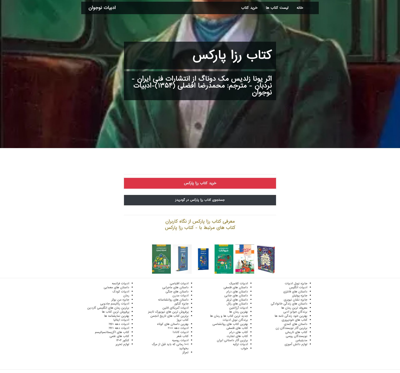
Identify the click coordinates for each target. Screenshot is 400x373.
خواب (244, 348)
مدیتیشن (301, 340)
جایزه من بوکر (120, 299)
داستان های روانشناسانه (173, 299)
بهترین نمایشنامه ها (116, 316)
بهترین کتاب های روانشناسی (230, 324)
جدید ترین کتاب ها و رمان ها (229, 316)
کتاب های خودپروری (294, 320)
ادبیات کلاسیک (238, 283)
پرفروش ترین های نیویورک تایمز (168, 311)
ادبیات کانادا (181, 332)
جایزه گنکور (181, 303)
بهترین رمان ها (238, 311)
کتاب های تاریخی (296, 332)
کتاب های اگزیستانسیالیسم (112, 332)
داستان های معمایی (116, 287)
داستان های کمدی (295, 324)
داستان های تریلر (237, 299)
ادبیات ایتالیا (121, 320)
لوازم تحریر (122, 344)
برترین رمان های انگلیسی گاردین (108, 308)
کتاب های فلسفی (237, 328)
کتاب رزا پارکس (232, 55)
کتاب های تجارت (237, 336)
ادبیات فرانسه (120, 283)
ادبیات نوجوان (102, 7)
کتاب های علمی (119, 336)
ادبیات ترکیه (240, 344)
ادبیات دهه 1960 (119, 324)
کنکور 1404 (122, 340)
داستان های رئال (237, 303)
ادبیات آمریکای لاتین (175, 308)
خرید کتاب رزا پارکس (200, 183)
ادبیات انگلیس (298, 287)
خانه (300, 8)
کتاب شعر (183, 336)
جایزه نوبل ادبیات (296, 283)
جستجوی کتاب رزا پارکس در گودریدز (200, 199)
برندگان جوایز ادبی (295, 311)
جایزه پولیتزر (299, 295)
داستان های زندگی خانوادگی (289, 303)
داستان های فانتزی (295, 291)
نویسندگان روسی (296, 336)
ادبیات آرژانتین (238, 308)
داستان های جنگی (177, 291)
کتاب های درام (238, 332)
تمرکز (185, 352)
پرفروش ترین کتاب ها (115, 311)
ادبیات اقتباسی (179, 283)
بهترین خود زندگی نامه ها (291, 316)
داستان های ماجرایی (175, 287)
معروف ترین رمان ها (294, 308)
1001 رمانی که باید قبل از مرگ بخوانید (170, 346)
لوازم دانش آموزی (296, 344)
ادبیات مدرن (180, 295)
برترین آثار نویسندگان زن (291, 328)
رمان (126, 295)
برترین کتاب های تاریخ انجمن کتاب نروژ (169, 318)
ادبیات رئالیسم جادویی (114, 303)
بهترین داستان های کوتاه (173, 324)
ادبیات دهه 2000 (178, 328)
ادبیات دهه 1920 (119, 328)
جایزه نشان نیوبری (295, 299)
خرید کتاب (249, 8)
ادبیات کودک (120, 291)
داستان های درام (237, 291)
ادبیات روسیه (180, 340)
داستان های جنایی (236, 295)
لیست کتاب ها (277, 8)
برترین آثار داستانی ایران (232, 340)
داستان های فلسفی (236, 287)
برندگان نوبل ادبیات (235, 320)
